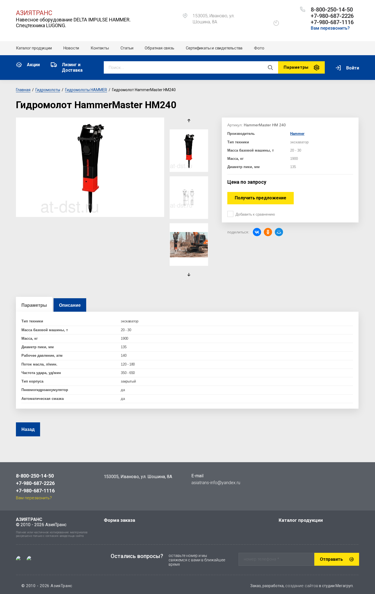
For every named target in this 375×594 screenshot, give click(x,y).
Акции (33, 64)
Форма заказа (119, 520)
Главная (23, 90)
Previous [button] (189, 121)
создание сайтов (301, 585)
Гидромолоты (47, 90)
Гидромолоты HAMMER (86, 90)
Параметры (34, 305)
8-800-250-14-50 (332, 9)
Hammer (297, 134)
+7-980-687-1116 (332, 22)
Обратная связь (159, 48)
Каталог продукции (34, 48)
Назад (28, 429)
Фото (259, 48)
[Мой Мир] (279, 232)
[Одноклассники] (268, 232)
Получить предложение (260, 197)
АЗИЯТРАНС (34, 13)
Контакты (100, 48)
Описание (70, 305)
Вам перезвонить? (330, 28)
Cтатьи (127, 48)
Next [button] (189, 274)
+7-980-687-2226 (332, 16)
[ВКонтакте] (257, 232)
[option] (90, 167)
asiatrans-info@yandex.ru (215, 482)
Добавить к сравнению (255, 214)
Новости (71, 48)
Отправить (331, 559)
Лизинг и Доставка (72, 67)
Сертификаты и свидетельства (214, 48)
